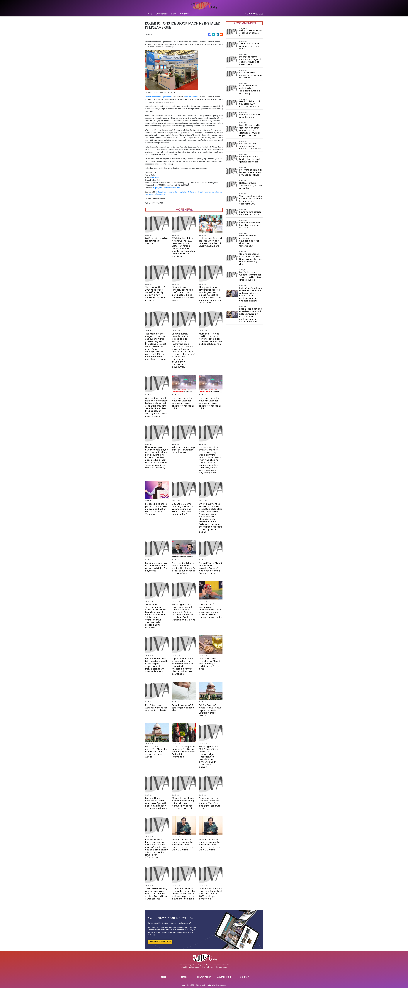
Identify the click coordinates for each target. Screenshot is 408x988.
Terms (184, 977)
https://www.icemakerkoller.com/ (167, 187)
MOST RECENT (162, 14)
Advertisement (224, 977)
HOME (149, 14)
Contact (244, 977)
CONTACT (184, 14)
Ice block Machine (192, 97)
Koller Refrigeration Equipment (158, 97)
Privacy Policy (204, 977)
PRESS (173, 14)
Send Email (154, 177)
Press (163, 977)
